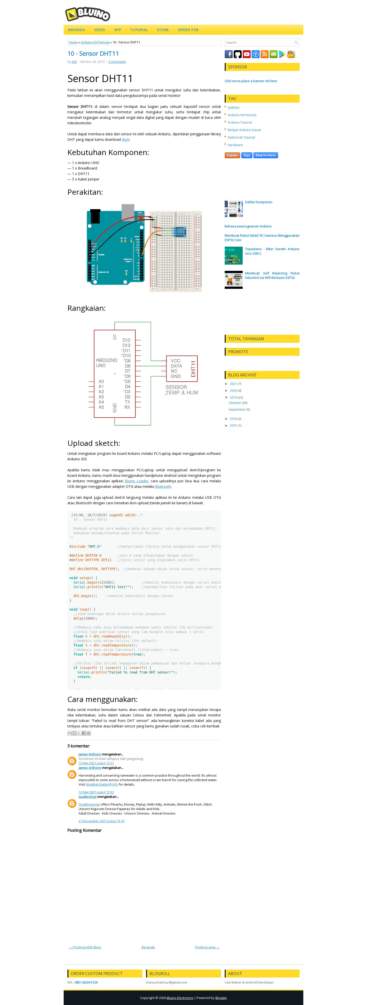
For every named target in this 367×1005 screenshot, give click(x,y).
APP (118, 29)
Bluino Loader (136, 481)
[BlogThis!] (74, 733)
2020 (233, 390)
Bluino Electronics (180, 998)
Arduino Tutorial (240, 122)
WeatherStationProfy (102, 784)
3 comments (117, 62)
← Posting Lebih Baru (85, 947)
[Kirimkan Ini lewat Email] (69, 733)
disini (126, 139)
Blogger (221, 998)
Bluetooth (163, 486)
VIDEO (99, 29)
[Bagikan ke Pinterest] (88, 733)
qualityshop (88, 796)
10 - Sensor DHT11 (93, 53)
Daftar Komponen (258, 202)
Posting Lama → (207, 947)
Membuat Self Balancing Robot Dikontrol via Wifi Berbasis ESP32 (272, 275)
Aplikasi (233, 107)
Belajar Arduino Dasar (244, 130)
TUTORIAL (139, 29)
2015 (233, 425)
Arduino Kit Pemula (95, 42)
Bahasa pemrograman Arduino (248, 226)
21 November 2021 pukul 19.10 (101, 821)
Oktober (235, 402)
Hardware (235, 145)
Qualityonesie (89, 804)
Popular (232, 155)
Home (73, 42)
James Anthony (90, 754)
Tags (246, 155)
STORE (163, 29)
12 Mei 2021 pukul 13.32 (96, 792)
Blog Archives (266, 155)
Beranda (76, 29)
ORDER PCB (188, 29)
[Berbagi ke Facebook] (83, 733)
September (237, 409)
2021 (233, 383)
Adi (74, 62)
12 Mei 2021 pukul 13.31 (96, 763)
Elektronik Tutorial (241, 137)
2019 (233, 397)
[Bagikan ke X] (79, 733)
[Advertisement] (262, 179)
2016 (233, 418)
